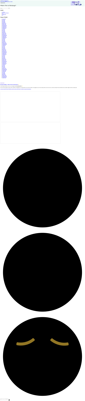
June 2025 (3, 30)
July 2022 (3, 55)
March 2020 (4, 74)
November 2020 (4, 69)
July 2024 (3, 38)
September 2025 (4, 27)
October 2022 (4, 53)
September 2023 (4, 44)
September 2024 (4, 37)
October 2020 (4, 70)
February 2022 (4, 59)
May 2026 (3, 21)
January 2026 (4, 24)
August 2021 (4, 64)
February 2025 (4, 33)
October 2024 (4, 36)
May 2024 (3, 40)
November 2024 (4, 35)
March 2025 (4, 32)
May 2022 (3, 57)
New (2, 13)
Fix (2, 15)
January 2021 (4, 68)
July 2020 (3, 72)
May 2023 (3, 47)
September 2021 (4, 63)
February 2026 (4, 23)
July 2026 (3, 19)
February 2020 (4, 75)
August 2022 (4, 54)
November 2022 (4, 52)
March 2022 (4, 58)
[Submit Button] (9, 8)
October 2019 (4, 77)
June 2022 (3, 56)
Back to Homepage (3, 1)
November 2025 (4, 26)
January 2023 (4, 50)
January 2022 (4, 60)
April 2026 (3, 22)
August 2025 (4, 28)
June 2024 (3, 39)
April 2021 (3, 67)
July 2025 (3, 29)
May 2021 (3, 66)
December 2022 (4, 51)
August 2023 (4, 45)
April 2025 (3, 31)
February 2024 (4, 42)
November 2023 (4, 43)
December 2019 (4, 76)
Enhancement (4, 14)
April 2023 (3, 48)
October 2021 (4, 62)
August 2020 (4, 71)
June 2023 (3, 46)
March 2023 (4, 49)
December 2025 (4, 25)
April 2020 (3, 73)
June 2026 (3, 20)
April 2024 (3, 41)
